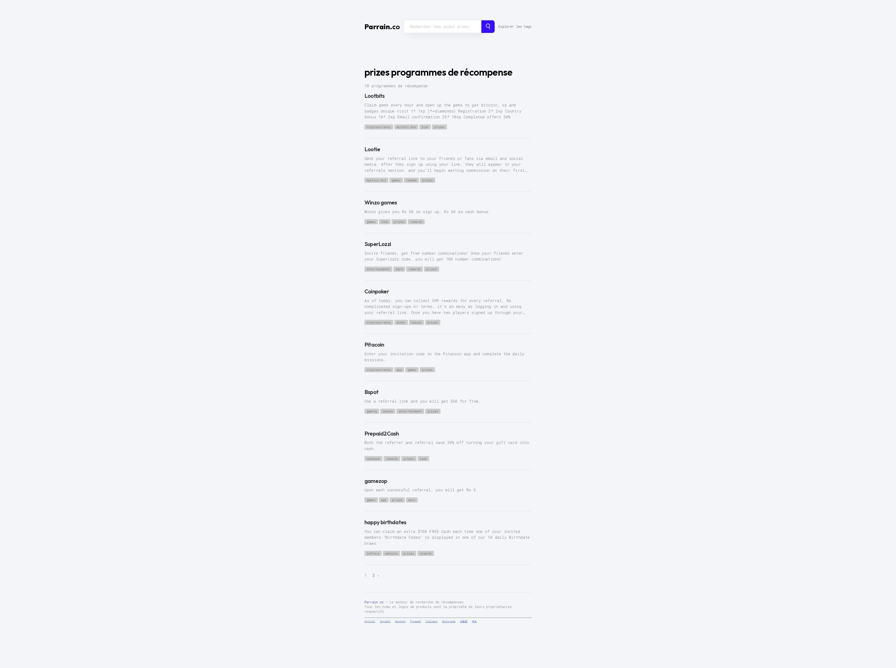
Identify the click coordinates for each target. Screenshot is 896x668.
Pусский (415, 621)
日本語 (463, 621)
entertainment (378, 269)
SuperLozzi (377, 243)
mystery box (406, 127)
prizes (439, 127)
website (391, 553)
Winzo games (380, 202)
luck (425, 127)
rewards (416, 222)
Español (385, 621)
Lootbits (374, 95)
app (399, 370)
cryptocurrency (379, 127)
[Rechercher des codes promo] (488, 26)
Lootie (372, 149)
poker (401, 322)
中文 (474, 621)
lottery (373, 553)
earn (399, 269)
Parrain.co (374, 602)
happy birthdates (385, 522)
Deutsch (400, 621)
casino (416, 322)
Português (448, 621)
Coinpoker (376, 291)
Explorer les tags (515, 26)
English (369, 621)
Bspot (371, 391)
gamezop (375, 480)
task (384, 222)
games (396, 180)
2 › (376, 575)
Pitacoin (374, 344)
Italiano (432, 621)
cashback (373, 459)
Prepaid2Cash (381, 433)
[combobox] (443, 26)
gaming (372, 411)
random (411, 180)
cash (423, 459)
